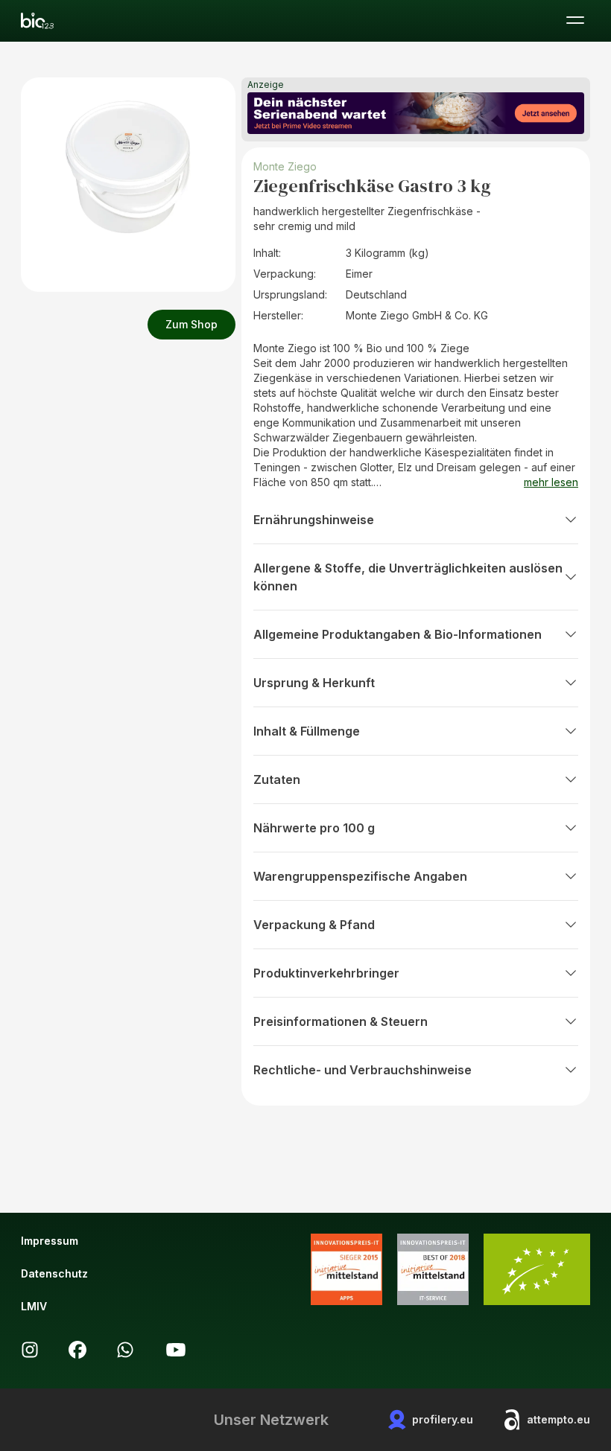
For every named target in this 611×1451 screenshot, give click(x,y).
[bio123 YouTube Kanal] (176, 1350)
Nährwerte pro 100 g (314, 827)
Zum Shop (191, 324)
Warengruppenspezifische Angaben (360, 876)
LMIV (34, 1306)
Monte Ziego (285, 166)
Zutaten (276, 779)
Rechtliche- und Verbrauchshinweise (362, 1069)
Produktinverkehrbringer (326, 973)
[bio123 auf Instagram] (30, 1350)
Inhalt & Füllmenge (306, 731)
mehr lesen (551, 482)
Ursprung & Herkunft (314, 682)
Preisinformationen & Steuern (340, 1021)
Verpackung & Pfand (314, 924)
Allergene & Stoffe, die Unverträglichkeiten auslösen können (408, 577)
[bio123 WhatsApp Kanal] (125, 1350)
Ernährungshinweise (313, 519)
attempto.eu (558, 1419)
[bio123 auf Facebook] (77, 1350)
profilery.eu (442, 1419)
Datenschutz (54, 1273)
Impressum (49, 1240)
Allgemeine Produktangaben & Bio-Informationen (397, 634)
